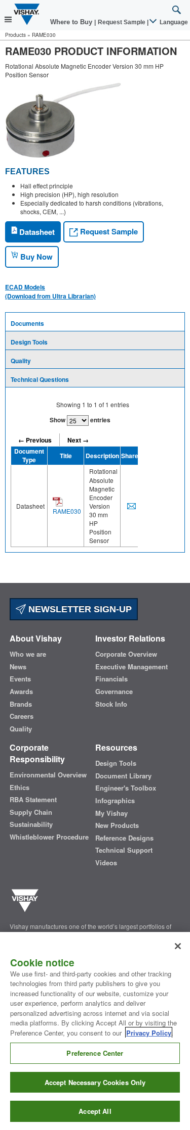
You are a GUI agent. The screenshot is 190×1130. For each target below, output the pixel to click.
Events (20, 678)
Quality (21, 360)
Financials (111, 678)
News (18, 666)
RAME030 (67, 511)
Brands (21, 704)
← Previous (35, 440)
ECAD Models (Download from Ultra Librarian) (50, 291)
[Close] (178, 946)
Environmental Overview (48, 774)
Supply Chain (31, 812)
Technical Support (124, 850)
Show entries (80, 419)
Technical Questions (40, 379)
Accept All (95, 1111)
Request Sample (108, 231)
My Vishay (111, 813)
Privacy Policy (148, 1033)
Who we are (28, 654)
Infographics (115, 800)
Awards (21, 691)
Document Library (123, 775)
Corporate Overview (126, 654)
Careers (21, 716)
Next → (78, 440)
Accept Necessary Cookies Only (95, 1082)
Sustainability (31, 824)
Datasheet (36, 231)
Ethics (19, 787)
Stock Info (111, 704)
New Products (117, 825)
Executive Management (131, 666)
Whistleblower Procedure (49, 837)
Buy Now (35, 256)
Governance (114, 691)
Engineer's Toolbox (125, 788)
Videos (106, 862)
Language (173, 22)
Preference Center (94, 1053)
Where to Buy (72, 22)
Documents (27, 323)
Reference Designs (124, 838)
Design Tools (29, 342)
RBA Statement (33, 799)
